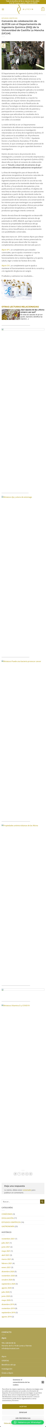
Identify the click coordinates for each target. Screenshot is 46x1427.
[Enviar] (42, 1202)
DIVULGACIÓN (7, 1218)
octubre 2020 (7, 1280)
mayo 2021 (6, 1251)
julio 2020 (5, 1292)
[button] (43, 1382)
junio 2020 (6, 1296)
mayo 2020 (6, 1300)
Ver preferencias (23, 1418)
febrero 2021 (7, 1263)
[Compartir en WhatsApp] (15, 1174)
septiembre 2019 (8, 1312)
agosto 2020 (6, 1288)
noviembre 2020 (8, 1276)
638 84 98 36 (11, 1343)
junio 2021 (6, 1247)
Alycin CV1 (6, 265)
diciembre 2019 (8, 1304)
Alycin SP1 (6, 250)
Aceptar (23, 1406)
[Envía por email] (27, 1174)
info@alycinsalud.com (10, 1348)
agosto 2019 (6, 1316)
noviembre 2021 (8, 1239)
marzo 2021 (6, 1259)
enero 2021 (6, 1267)
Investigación (7, 1369)
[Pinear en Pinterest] (31, 1174)
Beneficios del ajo (9, 1364)
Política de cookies (9, 1423)
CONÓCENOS (7, 1214)
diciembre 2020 (8, 1271)
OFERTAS (5, 1360)
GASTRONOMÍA (8, 1226)
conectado (27, 1190)
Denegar (23, 1412)
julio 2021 (5, 1243)
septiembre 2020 (8, 1284)
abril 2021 (6, 1255)
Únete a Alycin (7, 1373)
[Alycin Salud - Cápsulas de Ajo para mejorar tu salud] (23, 9)
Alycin (4, 1356)
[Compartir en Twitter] (23, 1174)
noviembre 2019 (8, 1308)
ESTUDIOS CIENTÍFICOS (9, 18)
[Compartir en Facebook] (19, 1174)
